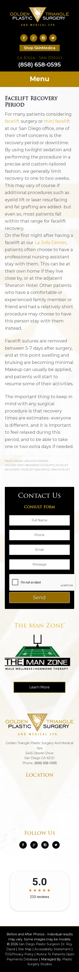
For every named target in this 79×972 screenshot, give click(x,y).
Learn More (39, 687)
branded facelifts (40, 465)
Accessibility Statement (52, 949)
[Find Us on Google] (35, 38)
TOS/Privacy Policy (19, 954)
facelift (12, 121)
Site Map (25, 949)
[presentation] (42, 582)
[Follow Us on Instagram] (45, 845)
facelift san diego (35, 469)
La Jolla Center (50, 242)
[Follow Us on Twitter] (54, 38)
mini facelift (57, 121)
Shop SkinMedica (39, 48)
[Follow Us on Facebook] (25, 38)
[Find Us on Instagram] (44, 38)
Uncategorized (36, 461)
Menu (39, 79)
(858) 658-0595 (39, 62)
